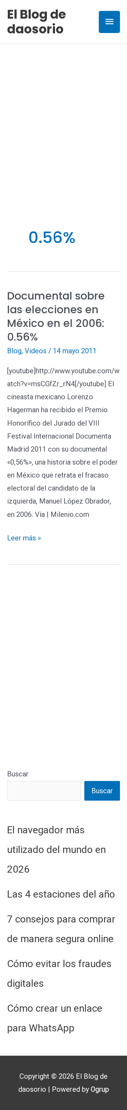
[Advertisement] (63, 110)
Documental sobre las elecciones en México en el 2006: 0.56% (56, 316)
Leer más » (24, 539)
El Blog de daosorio (36, 22)
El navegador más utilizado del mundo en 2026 (56, 849)
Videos (36, 351)
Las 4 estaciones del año (61, 894)
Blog (14, 351)
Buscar (18, 774)
